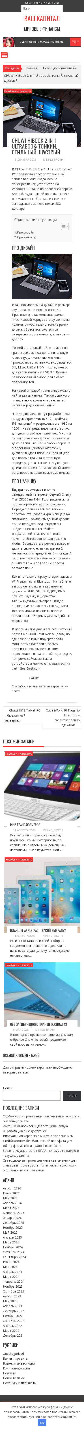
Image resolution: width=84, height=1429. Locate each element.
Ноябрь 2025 (13, 1227)
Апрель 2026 (12, 1203)
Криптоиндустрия (16, 1368)
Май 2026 (10, 1198)
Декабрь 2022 (13, 1311)
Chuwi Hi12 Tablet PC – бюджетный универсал (22, 715)
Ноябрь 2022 (13, 1316)
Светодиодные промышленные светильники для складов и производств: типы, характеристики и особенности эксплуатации (40, 1165)
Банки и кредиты (15, 1358)
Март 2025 (11, 1242)
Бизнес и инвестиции (19, 1363)
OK (42, 1423)
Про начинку (26, 237)
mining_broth (53, 159)
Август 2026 (12, 1188)
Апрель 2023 (12, 1306)
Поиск (7, 1088)
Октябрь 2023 (13, 1291)
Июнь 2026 (11, 1193)
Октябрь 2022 (13, 1321)
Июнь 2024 (11, 1262)
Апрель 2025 (12, 1237)
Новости (9, 1373)
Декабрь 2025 (13, 1222)
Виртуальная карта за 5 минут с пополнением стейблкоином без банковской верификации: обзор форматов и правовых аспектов (38, 1141)
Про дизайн (25, 232)
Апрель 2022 (12, 1326)
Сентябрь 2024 (14, 1257)
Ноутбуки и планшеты (17, 91)
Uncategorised (13, 1353)
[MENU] (4, 55)
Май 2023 (10, 1301)
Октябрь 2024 (13, 1252)
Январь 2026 (12, 1218)
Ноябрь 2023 (13, 1286)
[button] (63, 226)
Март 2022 (11, 1330)
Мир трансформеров (25, 824)
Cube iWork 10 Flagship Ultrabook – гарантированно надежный (63, 717)
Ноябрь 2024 (13, 1247)
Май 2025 (10, 1232)
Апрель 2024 (12, 1272)
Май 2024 (10, 1267)
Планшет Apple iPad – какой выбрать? (38, 930)
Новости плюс (14, 1378)
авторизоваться (15, 1072)
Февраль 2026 (13, 1213)
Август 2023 (12, 1296)
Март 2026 (11, 1208)
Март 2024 (11, 1276)
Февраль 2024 (13, 1281)
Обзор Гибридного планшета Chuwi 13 (38, 1024)
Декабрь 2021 (13, 1335)
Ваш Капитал (42, 18)
